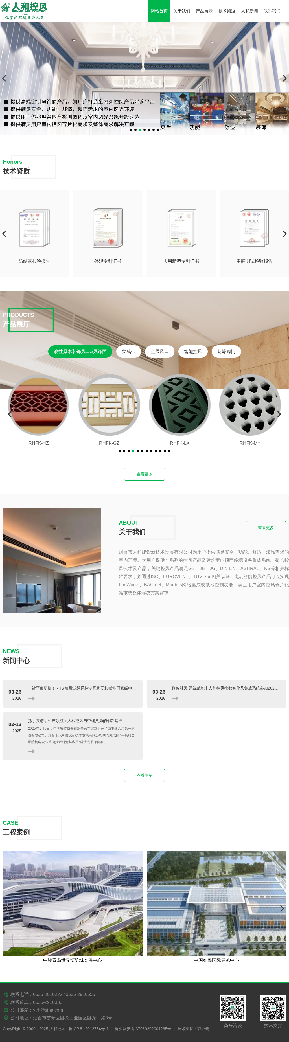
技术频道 (226, 10)
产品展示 (204, 10)
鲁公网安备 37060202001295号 (143, 1028)
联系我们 (272, 10)
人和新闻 (249, 10)
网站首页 (159, 10)
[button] (131, 130)
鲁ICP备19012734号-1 (89, 1028)
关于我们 (181, 10)
